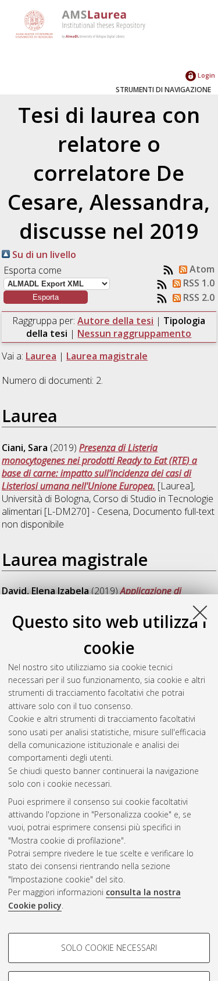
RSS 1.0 (198, 283)
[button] (45, 297)
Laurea (41, 356)
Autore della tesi (115, 320)
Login (205, 75)
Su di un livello (43, 254)
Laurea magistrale (107, 356)
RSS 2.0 (198, 297)
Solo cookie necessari (109, 947)
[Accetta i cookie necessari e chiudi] (200, 612)
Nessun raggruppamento (134, 333)
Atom (201, 269)
